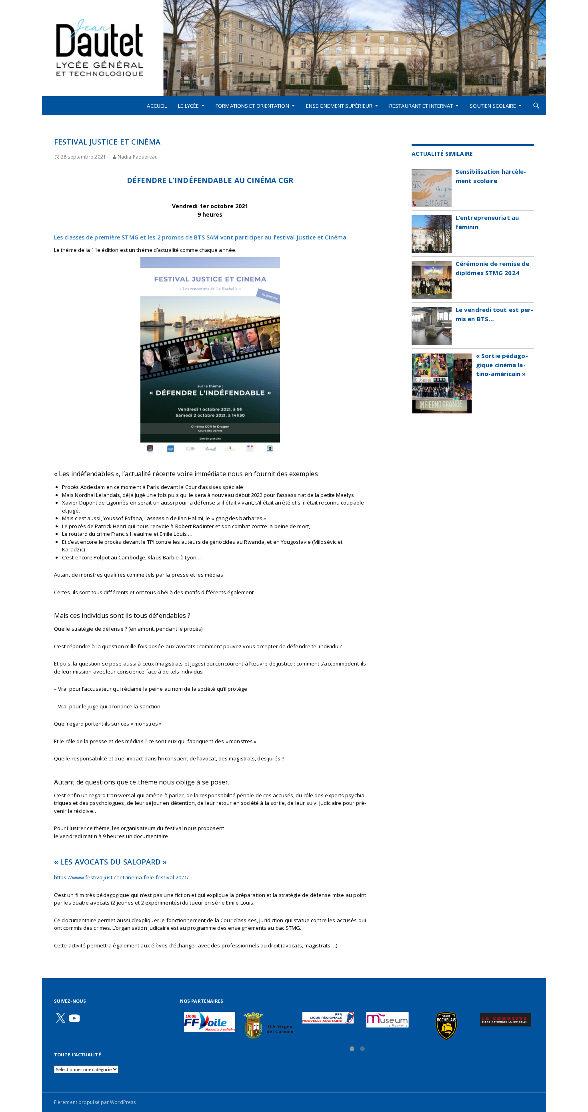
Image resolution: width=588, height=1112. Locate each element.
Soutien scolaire (493, 105)
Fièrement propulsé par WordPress (95, 1102)
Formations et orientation (252, 105)
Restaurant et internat (421, 105)
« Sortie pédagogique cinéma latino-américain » (502, 365)
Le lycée (188, 105)
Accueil (157, 105)
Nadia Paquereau (138, 156)
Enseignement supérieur (339, 105)
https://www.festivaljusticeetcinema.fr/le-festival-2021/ (121, 877)
